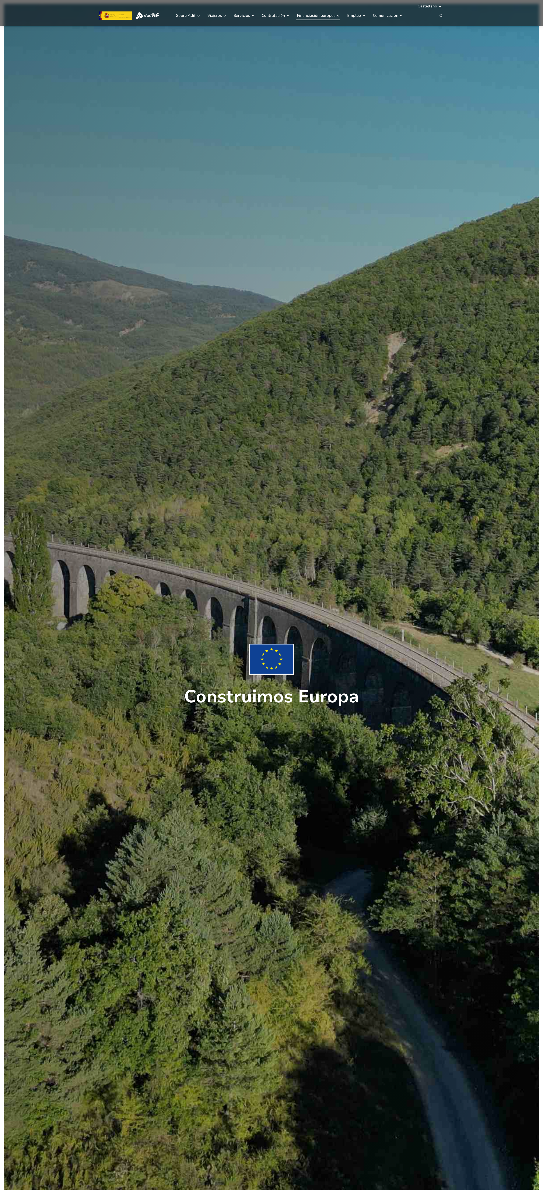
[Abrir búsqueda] (441, 16)
